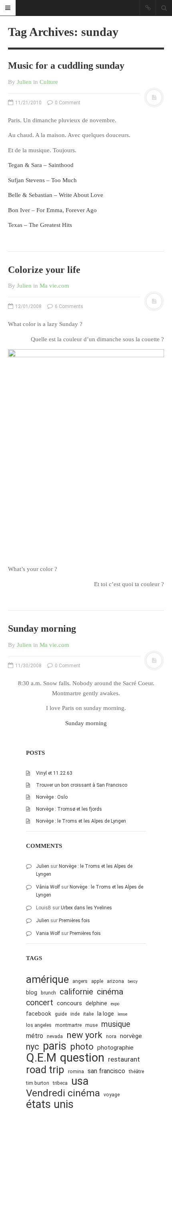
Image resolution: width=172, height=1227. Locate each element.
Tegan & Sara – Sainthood (41, 165)
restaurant (124, 1059)
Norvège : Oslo (52, 797)
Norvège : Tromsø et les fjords (69, 809)
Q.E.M (41, 1058)
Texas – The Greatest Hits (40, 225)
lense (122, 1014)
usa (79, 1081)
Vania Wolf (48, 933)
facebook (38, 1013)
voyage (112, 1095)
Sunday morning (42, 628)
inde (75, 1014)
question (82, 1058)
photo (82, 1047)
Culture (49, 82)
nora (111, 1036)
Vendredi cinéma (63, 1093)
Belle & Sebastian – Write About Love (55, 195)
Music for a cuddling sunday (66, 65)
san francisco (106, 1071)
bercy (133, 981)
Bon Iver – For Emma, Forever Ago (52, 210)
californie (76, 991)
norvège (131, 1036)
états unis (50, 1105)
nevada (55, 1036)
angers (80, 981)
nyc (32, 1047)
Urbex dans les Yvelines (86, 908)
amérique (47, 979)
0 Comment (67, 102)
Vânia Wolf (48, 887)
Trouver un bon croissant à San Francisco (81, 785)
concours (69, 1003)
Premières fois (74, 920)
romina (76, 1071)
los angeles (39, 1025)
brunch (48, 993)
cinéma (110, 991)
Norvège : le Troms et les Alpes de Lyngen (81, 821)
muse (91, 1025)
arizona (115, 981)
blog (31, 992)
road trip (45, 1070)
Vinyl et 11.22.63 (54, 773)
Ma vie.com (54, 285)
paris (54, 1046)
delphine (96, 1003)
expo (115, 1003)
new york (84, 1035)
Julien (24, 82)
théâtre (136, 1071)
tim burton (37, 1083)
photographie (115, 1047)
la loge (105, 1013)
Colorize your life (44, 269)
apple (97, 981)
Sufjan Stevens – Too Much (42, 180)
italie (88, 1014)
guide (61, 1014)
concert (39, 1002)
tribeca (60, 1083)
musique (115, 1024)
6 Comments (68, 306)
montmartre (68, 1025)
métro (34, 1036)
